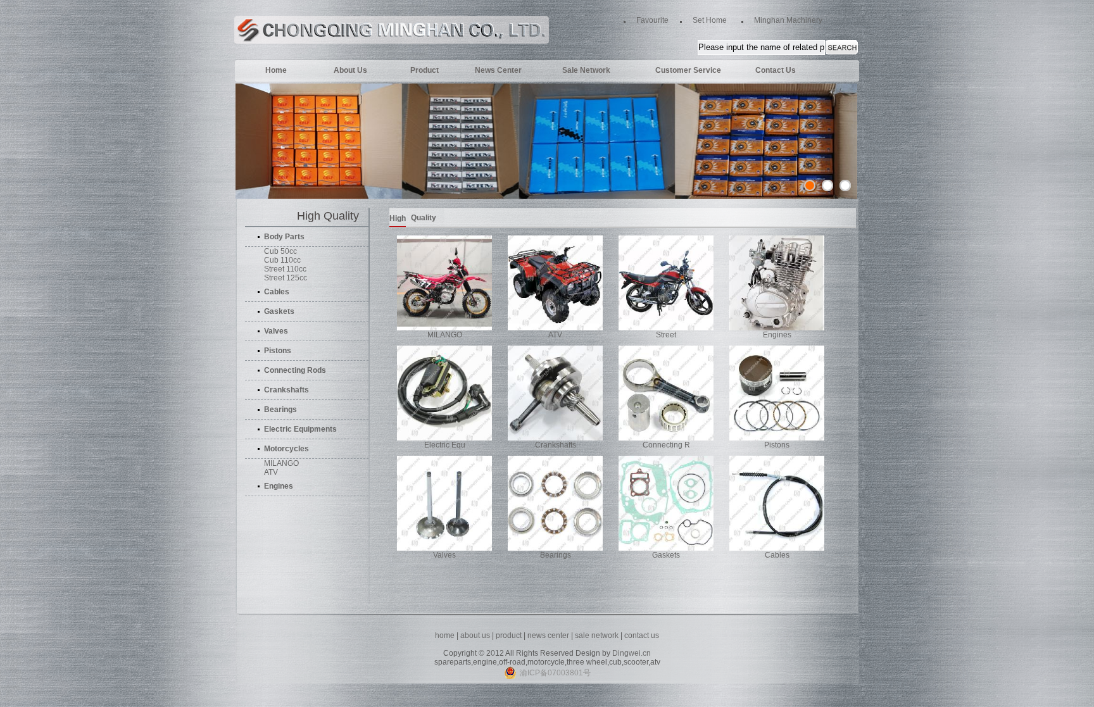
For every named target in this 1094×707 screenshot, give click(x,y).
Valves (444, 555)
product (509, 635)
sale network (597, 635)
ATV (271, 472)
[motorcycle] (845, 185)
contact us (641, 635)
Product (424, 70)
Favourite (652, 20)
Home (276, 70)
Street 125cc (285, 277)
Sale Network (586, 70)
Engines (777, 334)
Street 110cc (285, 269)
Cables (777, 555)
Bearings (555, 555)
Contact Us (775, 70)
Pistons (776, 445)
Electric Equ (444, 445)
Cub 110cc (282, 260)
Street (666, 334)
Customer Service (688, 70)
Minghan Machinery (788, 20)
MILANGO (281, 463)
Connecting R (666, 445)
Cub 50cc (280, 251)
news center (549, 635)
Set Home (710, 20)
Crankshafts (555, 445)
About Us (350, 70)
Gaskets (666, 555)
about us (475, 635)
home (445, 635)
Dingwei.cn (631, 653)
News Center (498, 70)
